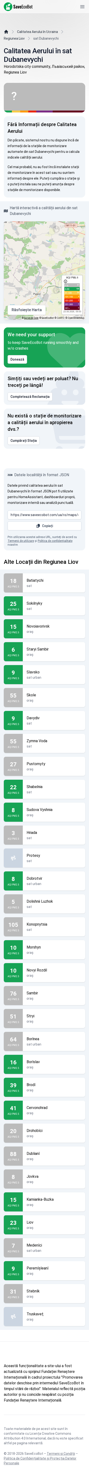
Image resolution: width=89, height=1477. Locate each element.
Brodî (31, 1084)
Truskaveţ (35, 1314)
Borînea (33, 1039)
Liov (30, 1222)
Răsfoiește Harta (27, 310)
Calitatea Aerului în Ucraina (37, 32)
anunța (57, 184)
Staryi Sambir (38, 649)
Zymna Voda (37, 741)
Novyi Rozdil (37, 970)
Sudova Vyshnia (39, 809)
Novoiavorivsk (38, 626)
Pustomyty (36, 764)
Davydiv (33, 718)
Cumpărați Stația (23, 441)
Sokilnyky (34, 603)
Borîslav (33, 1062)
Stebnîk (33, 1291)
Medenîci (34, 1245)
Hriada (32, 832)
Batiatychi (35, 580)
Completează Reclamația (30, 397)
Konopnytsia (37, 924)
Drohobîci (34, 1130)
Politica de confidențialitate (55, 541)
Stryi (30, 1016)
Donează (17, 359)
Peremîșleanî (37, 1268)
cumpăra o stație (63, 178)
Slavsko (33, 672)
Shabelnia (34, 786)
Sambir (32, 993)
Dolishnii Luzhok (40, 901)
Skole (31, 695)
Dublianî (33, 1153)
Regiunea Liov (14, 38)
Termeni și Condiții (61, 1454)
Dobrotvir (34, 878)
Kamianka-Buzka (40, 1199)
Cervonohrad (37, 1107)
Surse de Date (31, 318)
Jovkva (32, 1176)
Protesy (33, 855)
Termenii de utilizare (21, 541)
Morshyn (34, 947)
